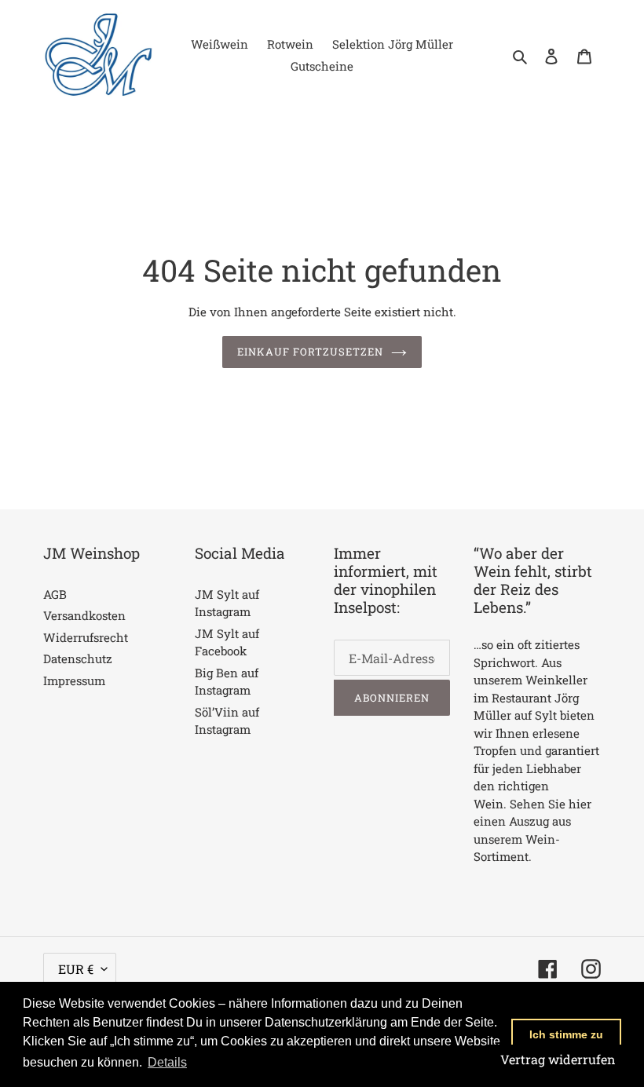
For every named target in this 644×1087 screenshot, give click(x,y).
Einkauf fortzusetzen (310, 352)
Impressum (74, 680)
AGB (55, 594)
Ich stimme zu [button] (566, 1034)
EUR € (75, 969)
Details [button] (167, 1062)
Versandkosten (84, 615)
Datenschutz (77, 658)
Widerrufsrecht (85, 637)
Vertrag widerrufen (558, 1059)
